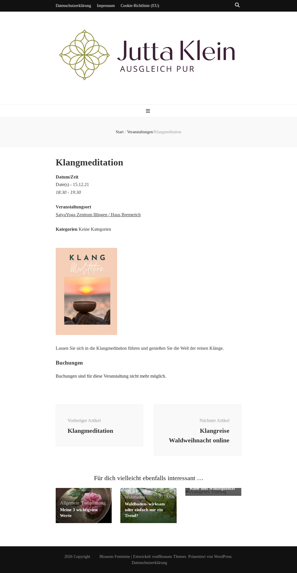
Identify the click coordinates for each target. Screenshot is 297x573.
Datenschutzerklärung (73, 5)
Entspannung (94, 502)
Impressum (106, 5)
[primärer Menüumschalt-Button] (148, 111)
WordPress (222, 556)
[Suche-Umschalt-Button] (237, 5)
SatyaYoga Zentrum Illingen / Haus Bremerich (98, 214)
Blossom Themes (172, 556)
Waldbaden (135, 497)
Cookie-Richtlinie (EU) (140, 5)
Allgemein (69, 502)
